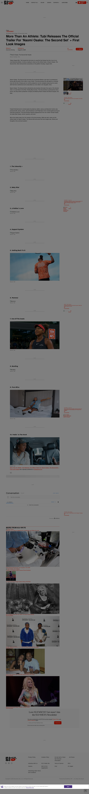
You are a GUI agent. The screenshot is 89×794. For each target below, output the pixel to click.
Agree (68, 786)
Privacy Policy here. (30, 787)
